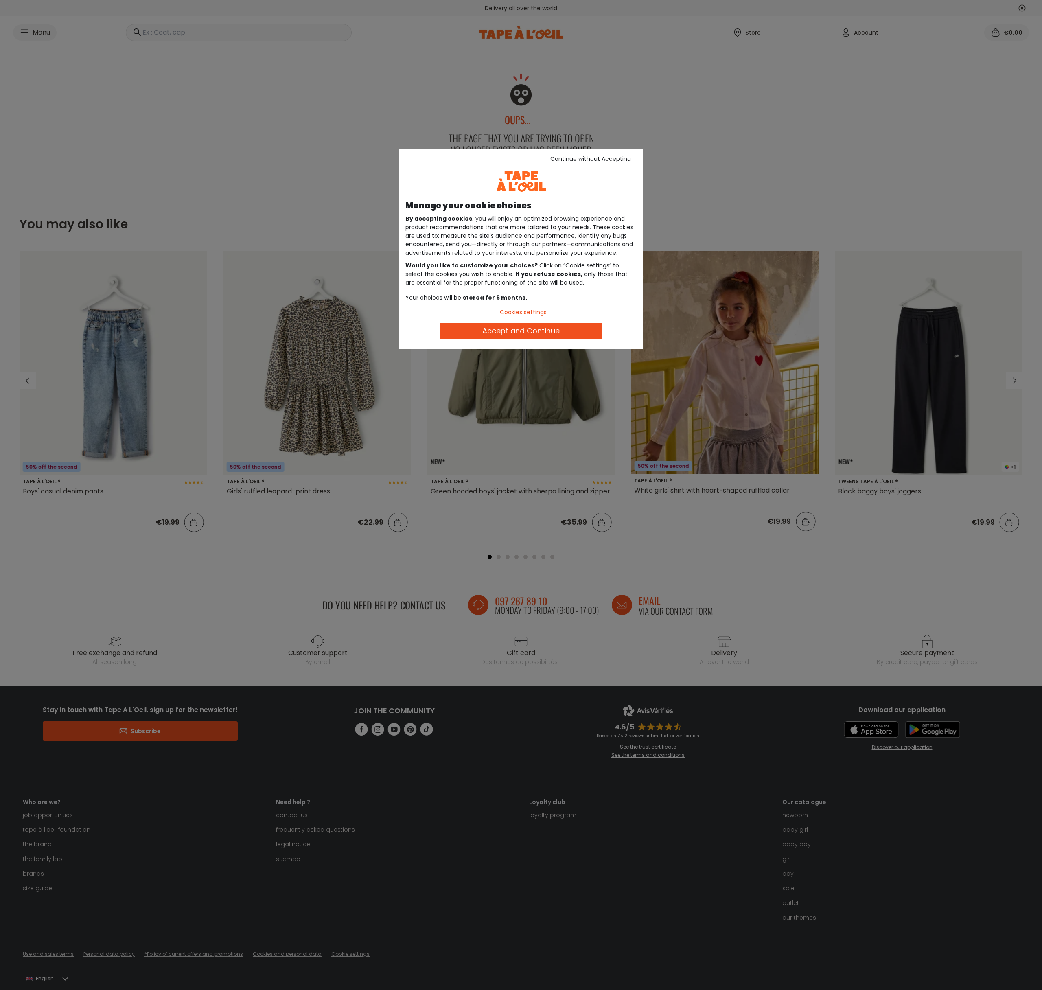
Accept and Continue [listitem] (521, 331)
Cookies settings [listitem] (523, 312)
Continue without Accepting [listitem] (590, 159)
